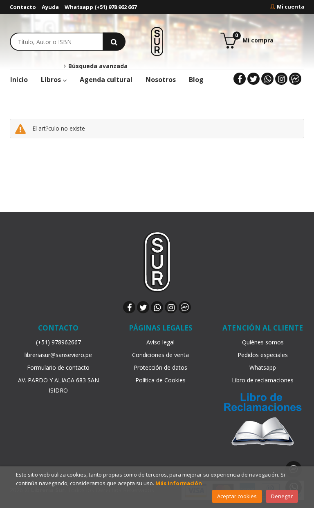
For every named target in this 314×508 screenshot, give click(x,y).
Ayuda (50, 7)
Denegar (282, 496)
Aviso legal (160, 342)
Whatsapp (262, 367)
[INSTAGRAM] (281, 79)
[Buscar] (114, 41)
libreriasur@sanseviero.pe (58, 355)
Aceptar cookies (237, 496)
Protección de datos (160, 367)
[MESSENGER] (295, 79)
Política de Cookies (160, 380)
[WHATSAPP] (267, 79)
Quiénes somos (263, 342)
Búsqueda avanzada (97, 66)
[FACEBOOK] (239, 79)
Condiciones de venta (160, 355)
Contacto (23, 7)
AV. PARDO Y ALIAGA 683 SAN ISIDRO (58, 385)
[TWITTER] (253, 79)
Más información (178, 483)
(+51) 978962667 (58, 342)
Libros (52, 79)
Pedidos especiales (263, 355)
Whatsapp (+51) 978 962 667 (101, 7)
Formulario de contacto (58, 367)
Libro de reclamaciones (263, 380)
